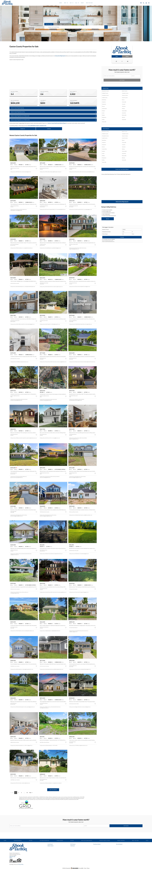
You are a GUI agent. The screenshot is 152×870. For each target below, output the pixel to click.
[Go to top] (149, 863)
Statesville (124, 119)
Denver (103, 106)
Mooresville (124, 115)
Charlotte (104, 101)
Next (30, 792)
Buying (30, 840)
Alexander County (105, 90)
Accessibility (81, 868)
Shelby (103, 119)
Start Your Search (53, 789)
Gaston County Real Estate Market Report (57, 123)
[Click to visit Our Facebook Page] (116, 61)
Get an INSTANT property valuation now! (37, 125)
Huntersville (124, 110)
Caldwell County (105, 93)
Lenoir (103, 112)
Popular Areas (105, 88)
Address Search (50, 845)
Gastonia (123, 106)
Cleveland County (105, 95)
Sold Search (72, 845)
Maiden (103, 115)
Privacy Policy (20, 864)
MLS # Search (72, 844)
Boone (123, 99)
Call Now (49, 128)
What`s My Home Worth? (86, 840)
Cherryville (124, 101)
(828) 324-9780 (12, 856)
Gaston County (125, 95)
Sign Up (107, 218)
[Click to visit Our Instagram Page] (122, 61)
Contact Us (22, 128)
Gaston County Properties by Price (18, 111)
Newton (123, 117)
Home (60, 2)
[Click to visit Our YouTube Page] (128, 61)
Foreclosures (60, 840)
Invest (82, 2)
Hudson (103, 110)
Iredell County (104, 97)
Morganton (104, 117)
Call (116, 56)
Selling (72, 840)
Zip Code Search (119, 844)
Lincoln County (125, 97)
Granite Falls (104, 108)
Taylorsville (104, 121)
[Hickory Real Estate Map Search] (121, 188)
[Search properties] (106, 27)
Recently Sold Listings (105, 840)
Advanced (58, 24)
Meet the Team (89, 2)
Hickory (123, 108)
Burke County (124, 90)
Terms (85, 868)
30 (27, 792)
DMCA (11, 857)
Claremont (104, 104)
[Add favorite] (36, 169)
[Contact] (149, 861)
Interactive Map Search (60, 55)
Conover (123, 104)
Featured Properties (44, 840)
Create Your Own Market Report (122, 169)
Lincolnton (124, 112)
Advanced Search (18, 840)
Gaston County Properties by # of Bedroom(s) (20, 115)
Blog (147, 840)
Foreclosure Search (96, 844)
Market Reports (106, 128)
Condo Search (50, 844)
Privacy (88, 868)
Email (127, 56)
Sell (67, 24)
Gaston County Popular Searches (17, 107)
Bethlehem (104, 99)
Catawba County (125, 93)
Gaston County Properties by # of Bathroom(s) (20, 119)
